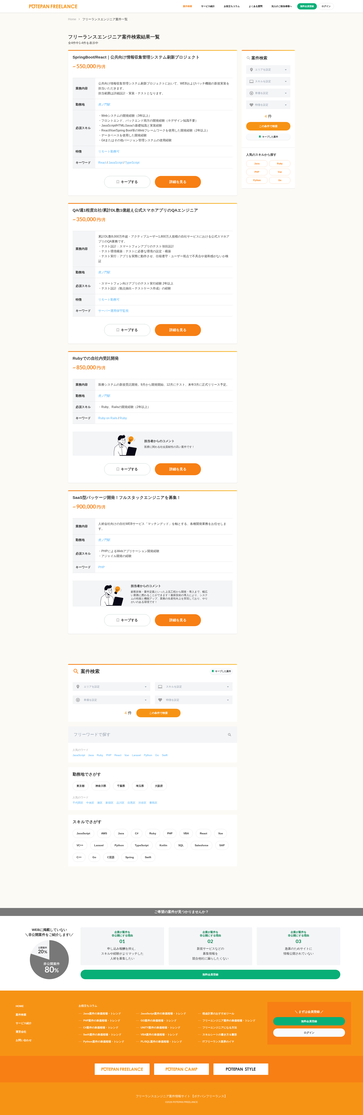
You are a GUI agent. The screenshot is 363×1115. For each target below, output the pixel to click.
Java (91, 755)
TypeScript (132, 162)
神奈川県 (100, 785)
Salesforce (201, 845)
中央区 (90, 802)
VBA (186, 833)
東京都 (81, 785)
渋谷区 (142, 802)
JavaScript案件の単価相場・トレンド (163, 1013)
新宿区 (109, 802)
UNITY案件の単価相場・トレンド (160, 1027)
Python (148, 755)
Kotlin (163, 845)
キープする (129, 182)
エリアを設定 (92, 686)
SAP (222, 845)
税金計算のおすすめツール (218, 1013)
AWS (104, 833)
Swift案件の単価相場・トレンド (102, 1034)
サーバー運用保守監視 (113, 310)
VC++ (80, 845)
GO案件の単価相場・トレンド (159, 1020)
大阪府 (159, 785)
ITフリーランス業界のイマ (218, 1041)
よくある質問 (255, 6)
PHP (101, 567)
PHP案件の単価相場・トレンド (101, 1020)
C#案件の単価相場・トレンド (100, 1027)
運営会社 (21, 1031)
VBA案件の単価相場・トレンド (159, 1034)
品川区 (120, 802)
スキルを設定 (174, 686)
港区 (99, 802)
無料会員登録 (307, 6)
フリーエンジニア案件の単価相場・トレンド (228, 1020)
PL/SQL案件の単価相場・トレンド (161, 1041)
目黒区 (131, 802)
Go (157, 755)
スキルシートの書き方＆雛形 (219, 1034)
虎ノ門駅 (104, 104)
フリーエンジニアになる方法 (219, 1027)
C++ (79, 857)
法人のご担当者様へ (281, 6)
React (102, 162)
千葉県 (121, 785)
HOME (20, 1006)
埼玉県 (140, 785)
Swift (165, 755)
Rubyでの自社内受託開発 (96, 358)
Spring (129, 857)
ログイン (326, 6)
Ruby (123, 418)
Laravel (136, 755)
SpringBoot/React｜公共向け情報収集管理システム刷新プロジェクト (136, 57)
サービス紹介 (208, 6)
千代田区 (78, 802)
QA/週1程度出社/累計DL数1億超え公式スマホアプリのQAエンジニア (135, 210)
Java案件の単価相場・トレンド (102, 1013)
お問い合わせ (24, 1040)
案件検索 (187, 6)
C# (136, 833)
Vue (126, 755)
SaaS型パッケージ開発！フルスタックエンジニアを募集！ (127, 497)
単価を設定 (90, 699)
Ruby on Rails (107, 418)
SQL (181, 845)
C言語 (110, 857)
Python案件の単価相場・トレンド (103, 1041)
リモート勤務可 (108, 151)
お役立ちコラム (232, 6)
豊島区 (153, 802)
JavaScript (116, 162)
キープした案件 (223, 671)
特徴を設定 (172, 699)
